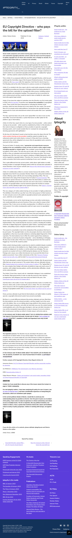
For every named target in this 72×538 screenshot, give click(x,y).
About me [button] (67, 3)
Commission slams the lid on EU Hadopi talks (16, 279)
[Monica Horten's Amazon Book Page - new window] (68, 525)
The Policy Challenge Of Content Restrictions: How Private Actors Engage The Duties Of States (35, 505)
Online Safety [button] (23, 3)
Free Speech (53, 495)
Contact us (66, 529)
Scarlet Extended (42, 178)
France (53, 3)
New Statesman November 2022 (12, 494)
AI (28, 3)
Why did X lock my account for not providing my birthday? (61, 287)
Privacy (34, 3)
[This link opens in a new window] (60, 525)
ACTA (51, 479)
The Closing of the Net (32, 460)
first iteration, (15, 102)
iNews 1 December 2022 (10, 492)
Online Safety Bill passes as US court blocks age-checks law (61, 305)
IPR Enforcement (55, 506)
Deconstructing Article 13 (13, 372)
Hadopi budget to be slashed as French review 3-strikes (22, 264)
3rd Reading (53, 466)
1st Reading (53, 461)
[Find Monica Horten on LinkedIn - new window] (64, 525)
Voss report (15, 82)
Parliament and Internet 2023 (11, 472)
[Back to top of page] (69, 532)
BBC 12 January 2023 (9, 483)
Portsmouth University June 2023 (12, 470)
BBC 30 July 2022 (8, 497)
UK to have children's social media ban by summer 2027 (60, 38)
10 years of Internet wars (10, 391)
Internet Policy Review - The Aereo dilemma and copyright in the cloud (35, 511)
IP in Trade (53, 482)
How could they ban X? (61, 49)
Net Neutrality (54, 469)
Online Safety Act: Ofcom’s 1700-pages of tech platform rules (61, 294)
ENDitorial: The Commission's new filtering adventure (26, 369)
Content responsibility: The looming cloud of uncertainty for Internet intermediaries (35, 491)
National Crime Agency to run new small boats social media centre (61, 317)
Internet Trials (54, 503)
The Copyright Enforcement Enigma (36, 257)
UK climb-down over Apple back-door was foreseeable (60, 63)
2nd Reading (53, 463)
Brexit (40, 3)
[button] (22, 12)
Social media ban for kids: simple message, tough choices (61, 45)
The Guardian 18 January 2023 (12, 486)
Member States (54, 501)
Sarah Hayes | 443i (64, 532)
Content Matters (54, 498)
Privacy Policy (56, 529)
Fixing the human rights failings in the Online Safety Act (61, 102)
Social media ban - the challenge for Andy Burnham (60, 31)
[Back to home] (11, 8)
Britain (47, 3)
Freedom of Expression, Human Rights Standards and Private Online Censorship (35, 498)
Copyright (60, 3)
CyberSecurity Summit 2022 (11, 475)
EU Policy (52, 493)
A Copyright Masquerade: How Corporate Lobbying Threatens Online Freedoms (35, 465)
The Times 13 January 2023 (11, 489)
